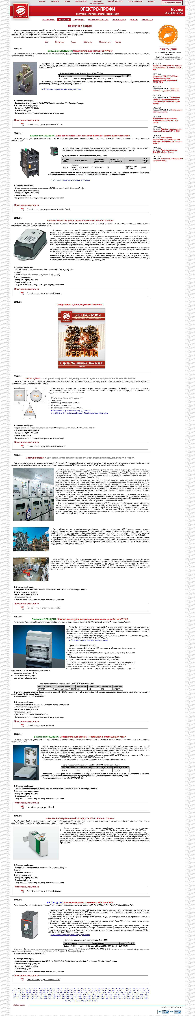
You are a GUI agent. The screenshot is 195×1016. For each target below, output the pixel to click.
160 (71, 996)
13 (57, 989)
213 (82, 1000)
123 (45, 994)
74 (130, 990)
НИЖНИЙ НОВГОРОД (115, 1)
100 (82, 992)
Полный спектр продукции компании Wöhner (44, 124)
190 (67, 998)
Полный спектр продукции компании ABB (43, 608)
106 (109, 992)
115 (147, 992)
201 (115, 998)
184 (41, 998)
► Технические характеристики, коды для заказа (61, 89)
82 (19, 992)
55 (64, 990)
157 (58, 996)
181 (28, 998)
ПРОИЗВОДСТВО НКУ (98, 20)
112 (134, 992)
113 (139, 992)
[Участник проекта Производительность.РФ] (168, 35)
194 (85, 998)
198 (102, 998)
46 (33, 990)
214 (87, 1000)
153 (41, 996)
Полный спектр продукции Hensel (40, 725)
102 (91, 992)
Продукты (59, 42)
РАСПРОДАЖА (119, 20)
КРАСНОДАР (97, 1)
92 (54, 992)
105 (104, 992)
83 (23, 992)
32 (123, 989)
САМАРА (151, 1)
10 (47, 989)
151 (32, 996)
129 (71, 994)
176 (142, 996)
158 (63, 996)
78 (144, 990)
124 (49, 994)
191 (71, 998)
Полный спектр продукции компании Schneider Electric (49, 209)
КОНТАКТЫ (147, 20)
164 (89, 996)
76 (137, 990)
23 (92, 989)
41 (16, 990)
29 (112, 989)
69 (113, 990)
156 (54, 996)
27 (106, 989)
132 (84, 994)
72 (123, 990)
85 (30, 992)
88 (40, 992)
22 (88, 989)
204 (128, 998)
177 (146, 996)
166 (98, 996)
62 (89, 990)
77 (140, 990)
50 (47, 990)
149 (23, 996)
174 (133, 996)
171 (120, 996)
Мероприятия (105, 42)
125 (54, 994)
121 (36, 994)
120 (32, 994)
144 (137, 994)
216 (96, 1000)
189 (63, 998)
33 (126, 989)
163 (85, 996)
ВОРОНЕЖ (55, 1)
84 (26, 992)
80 (13, 992)
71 (120, 990)
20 (81, 989)
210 (69, 1000)
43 (23, 990)
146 (146, 994)
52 (54, 990)
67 (106, 990)
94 (61, 992)
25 (99, 989)
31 (119, 989)
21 (85, 989)
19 (78, 989)
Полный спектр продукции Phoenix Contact (44, 293)
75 (133, 990)
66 (102, 990)
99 (78, 992)
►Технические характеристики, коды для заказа (70, 180)
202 (120, 998)
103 (96, 992)
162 (80, 996)
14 (61, 989)
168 (107, 996)
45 (30, 990)
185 (45, 998)
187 (54, 998)
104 (100, 992)
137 (106, 994)
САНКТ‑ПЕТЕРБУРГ (97, 4)
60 (82, 990)
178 (15, 998)
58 (75, 990)
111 (130, 992)
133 (89, 994)
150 (28, 996)
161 (76, 996)
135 (97, 994)
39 (147, 989)
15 (64, 989)
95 (64, 992)
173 (128, 996)
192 (76, 998)
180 (23, 998)
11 (50, 989)
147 (15, 996)
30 (116, 989)
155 (50, 996)
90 (47, 992)
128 (67, 994)
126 (58, 994)
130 (76, 994)
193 (80, 998)
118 (23, 994)
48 (40, 990)
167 (102, 996)
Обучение (88, 42)
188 (58, 998)
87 (37, 992)
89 (44, 992)
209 (65, 1000)
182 (32, 998)
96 (68, 992)
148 (19, 996)
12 (54, 989)
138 (111, 994)
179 (19, 998)
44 (26, 990)
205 (133, 998)
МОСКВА (42, 1)
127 (62, 994)
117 (19, 994)
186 (50, 998)
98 (75, 992)
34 (130, 989)
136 (102, 994)
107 (113, 992)
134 (93, 994)
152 (36, 996)
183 (36, 998)
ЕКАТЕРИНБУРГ (81, 1)
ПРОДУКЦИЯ (78, 20)
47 (37, 990)
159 (67, 996)
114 (143, 992)
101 (87, 992)
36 (137, 989)
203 (124, 998)
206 (137, 998)
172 (124, 996)
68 (109, 990)
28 (109, 989)
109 (122, 992)
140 (119, 994)
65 (99, 990)
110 (126, 992)
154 (45, 996)
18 (74, 989)
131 (80, 994)
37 (140, 989)
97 (71, 992)
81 (16, 992)
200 (111, 998)
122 (41, 994)
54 (61, 990)
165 (93, 996)
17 (71, 989)
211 (74, 1000)
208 (146, 998)
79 (147, 990)
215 (91, 1000)
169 (111, 996)
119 (27, 994)
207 (142, 998)
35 (133, 989)
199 (107, 998)
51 (51, 990)
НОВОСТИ (64, 20)
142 (128, 994)
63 (92, 990)
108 (117, 992)
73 (126, 990)
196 (93, 998)
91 (50, 992)
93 (57, 992)
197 (98, 998)
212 (78, 1000)
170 (115, 996)
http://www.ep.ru (19, 1005)
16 (68, 989)
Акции (73, 42)
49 (44, 990)
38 (143, 989)
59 (78, 990)
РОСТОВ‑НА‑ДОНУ (136, 1)
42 (20, 990)
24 (95, 989)
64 (95, 990)
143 (133, 994)
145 (141, 994)
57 (71, 990)
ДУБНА (67, 1)
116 (15, 994)
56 (68, 990)
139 (115, 994)
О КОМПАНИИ (48, 20)
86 (33, 992)
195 (89, 998)
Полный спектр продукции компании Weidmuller (46, 446)
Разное (118, 42)
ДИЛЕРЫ (134, 20)
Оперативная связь (172, 3)
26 (102, 989)
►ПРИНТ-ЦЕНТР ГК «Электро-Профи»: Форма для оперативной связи (79, 413)
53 (58, 990)
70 (116, 990)
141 (124, 994)
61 (85, 990)
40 (13, 990)
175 (137, 996)
